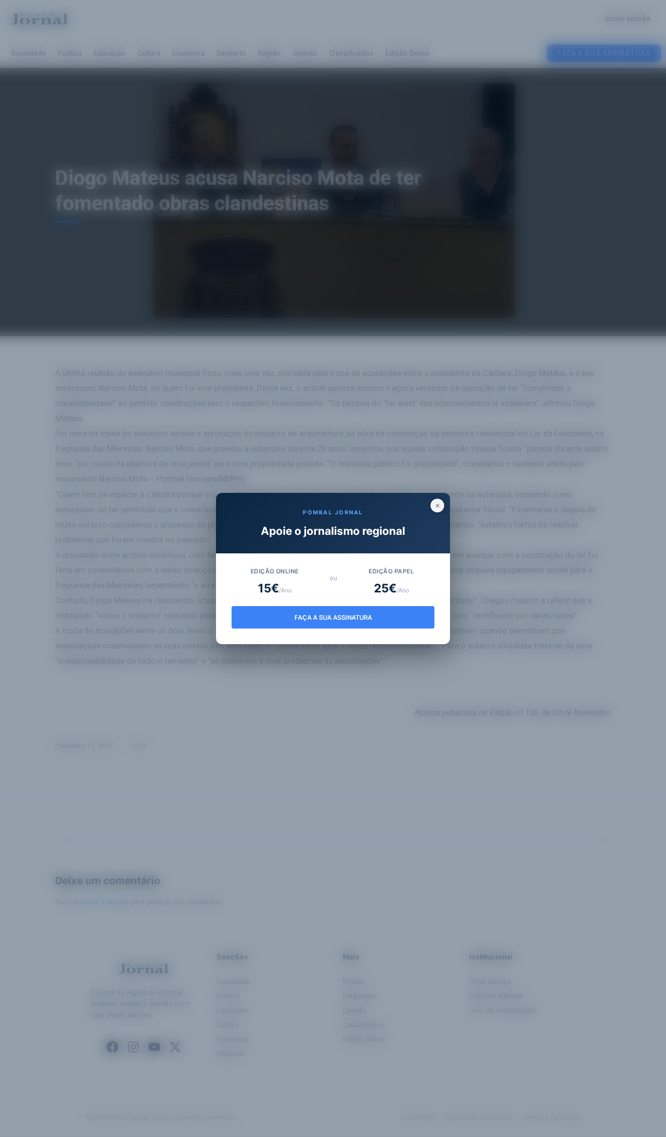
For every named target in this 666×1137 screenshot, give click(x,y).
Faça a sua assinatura (333, 617)
